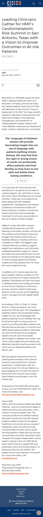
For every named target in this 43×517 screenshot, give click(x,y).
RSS (23, 510)
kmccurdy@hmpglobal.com (15, 473)
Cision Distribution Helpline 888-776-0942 (21, 502)
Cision (25, 514)
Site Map (16, 510)
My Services (20, 496)
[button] (34, 3)
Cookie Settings (31, 510)
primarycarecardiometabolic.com (18, 395)
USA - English (7, 56)
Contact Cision (21, 489)
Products (21, 491)
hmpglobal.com (9, 458)
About (21, 494)
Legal (9, 510)
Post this (23, 181)
